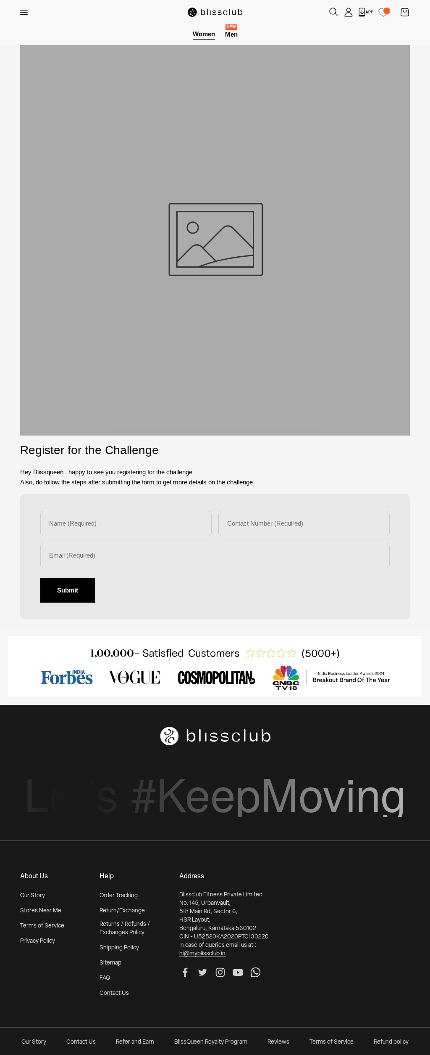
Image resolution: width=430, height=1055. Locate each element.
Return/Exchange (122, 911)
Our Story (32, 896)
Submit (67, 590)
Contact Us (114, 993)
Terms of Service (42, 926)
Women (204, 33)
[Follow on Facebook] (185, 972)
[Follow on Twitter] (202, 972)
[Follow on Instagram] (220, 972)
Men (231, 34)
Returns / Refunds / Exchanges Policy (125, 928)
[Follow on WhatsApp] (255, 972)
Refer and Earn (135, 1042)
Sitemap (110, 963)
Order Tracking (119, 896)
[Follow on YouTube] (238, 972)
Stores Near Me (40, 911)
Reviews (278, 1042)
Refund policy (391, 1042)
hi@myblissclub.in (202, 954)
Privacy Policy (37, 941)
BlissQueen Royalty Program (210, 1042)
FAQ (105, 978)
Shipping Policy (119, 948)
